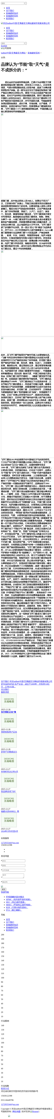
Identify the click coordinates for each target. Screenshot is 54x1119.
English (4, 46)
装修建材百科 (12, 36)
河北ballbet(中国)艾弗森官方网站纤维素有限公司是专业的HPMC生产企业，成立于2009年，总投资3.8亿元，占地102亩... (26, 684)
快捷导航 (5, 892)
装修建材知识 (12, 33)
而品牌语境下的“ (8, 791)
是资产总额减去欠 (9, 752)
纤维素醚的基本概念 (15, 897)
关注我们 (5, 689)
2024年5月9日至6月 (9, 831)
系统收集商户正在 (9, 732)
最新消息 (5, 692)
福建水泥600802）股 (10, 811)
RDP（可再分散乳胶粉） (17, 907)
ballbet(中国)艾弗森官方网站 (13, 53)
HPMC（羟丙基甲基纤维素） (19, 899)
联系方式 (5, 1088)
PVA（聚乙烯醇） (14, 910)
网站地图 (16, 1111)
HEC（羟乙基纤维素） (16, 902)
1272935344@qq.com (10, 843)
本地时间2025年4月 (9, 771)
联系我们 (10, 38)
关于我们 (10, 31)
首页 (8, 28)
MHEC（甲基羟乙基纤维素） (19, 905)
